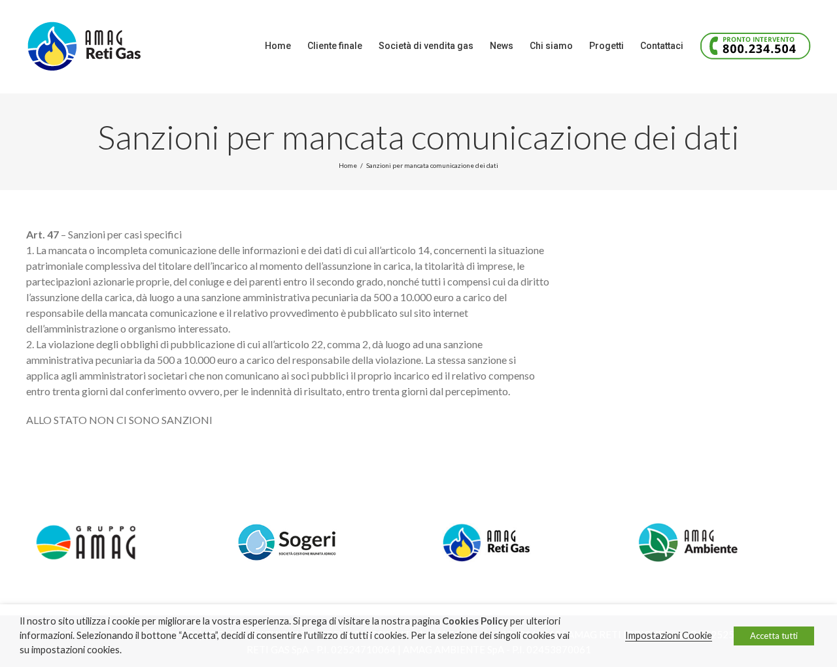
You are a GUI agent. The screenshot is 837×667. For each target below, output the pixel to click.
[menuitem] (286, 45)
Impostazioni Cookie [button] (668, 635)
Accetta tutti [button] (774, 635)
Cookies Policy (475, 620)
